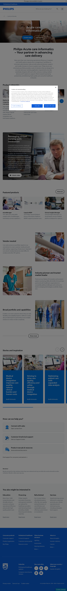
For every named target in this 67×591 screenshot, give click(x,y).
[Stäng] (56, 87)
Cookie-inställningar (16, 105)
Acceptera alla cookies (50, 105)
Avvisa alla (37, 105)
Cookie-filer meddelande (25, 101)
